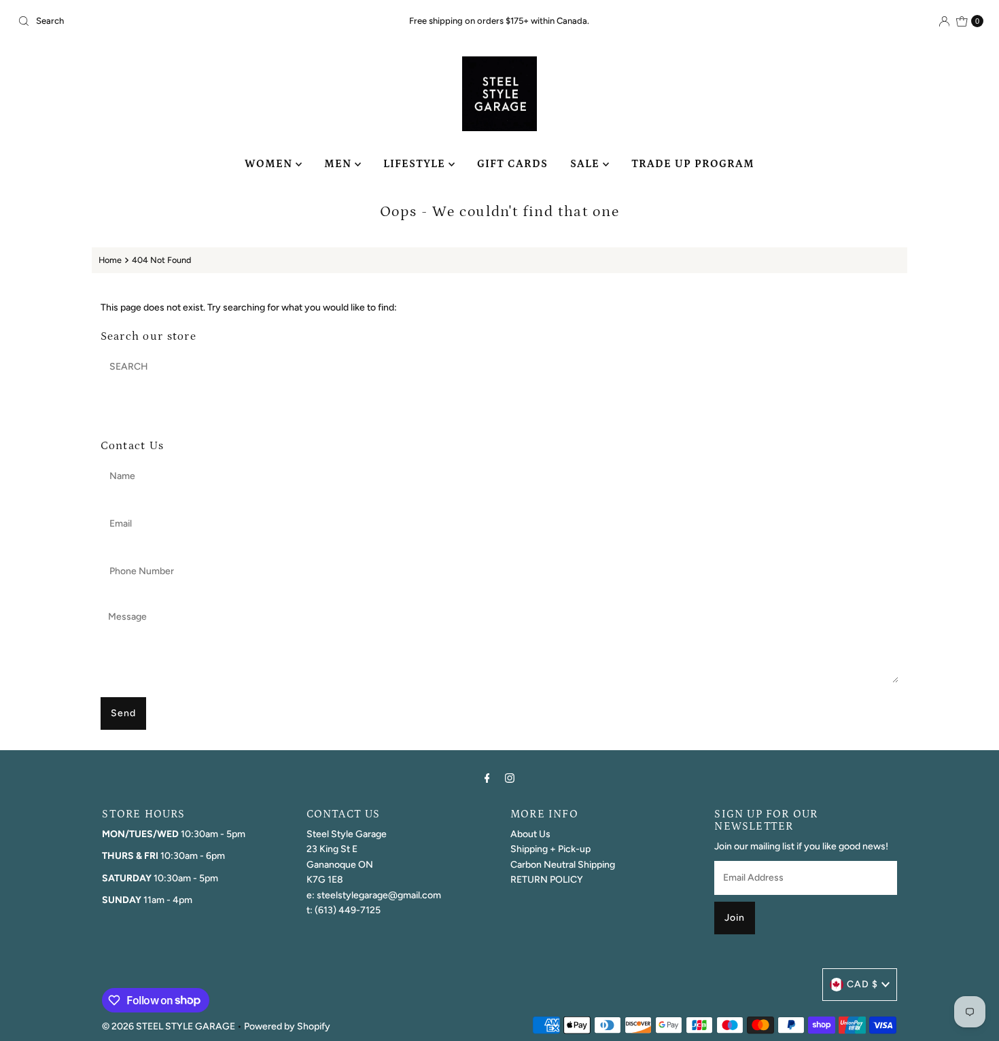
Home (110, 260)
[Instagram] (509, 778)
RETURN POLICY (546, 879)
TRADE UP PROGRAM (692, 164)
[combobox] (171, 21)
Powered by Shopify (287, 1026)
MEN (339, 164)
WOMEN (270, 164)
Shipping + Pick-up (550, 849)
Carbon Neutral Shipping (562, 864)
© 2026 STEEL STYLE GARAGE (168, 1026)
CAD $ (862, 984)
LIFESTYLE (416, 164)
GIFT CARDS (512, 164)
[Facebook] (487, 778)
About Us (530, 834)
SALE (586, 164)
